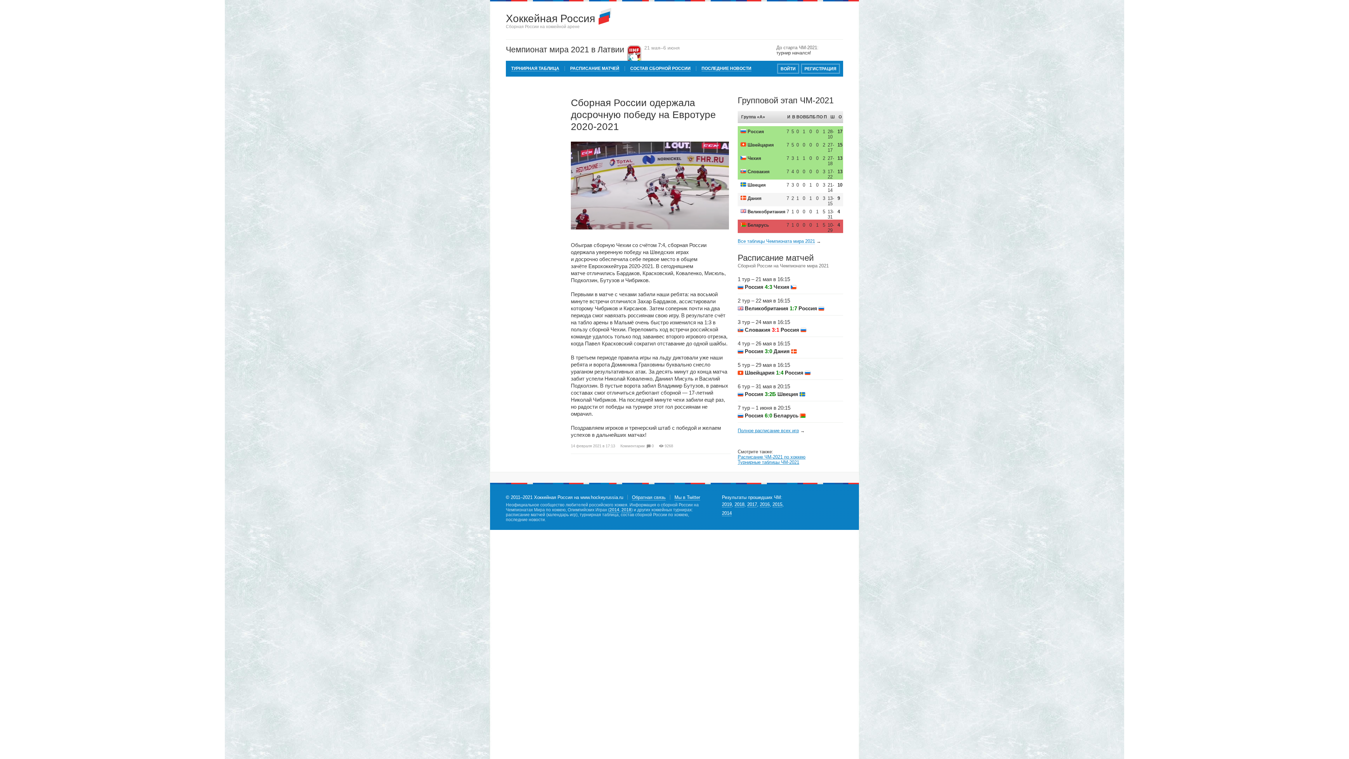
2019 (727, 504)
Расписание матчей (594, 68)
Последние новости (726, 68)
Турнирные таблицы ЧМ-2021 (768, 462)
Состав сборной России (660, 68)
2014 (614, 509)
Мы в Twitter (687, 497)
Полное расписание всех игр (768, 430)
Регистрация (820, 68)
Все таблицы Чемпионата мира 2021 (776, 241)
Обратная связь (649, 497)
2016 (765, 504)
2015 (777, 504)
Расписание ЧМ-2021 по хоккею (772, 457)
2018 (626, 509)
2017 (752, 504)
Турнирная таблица (535, 68)
